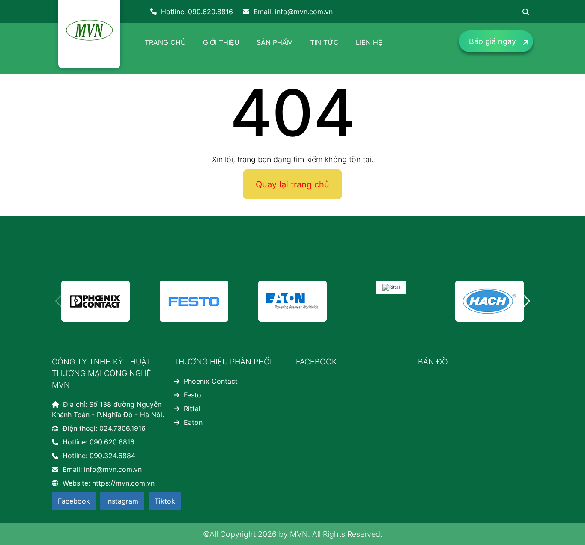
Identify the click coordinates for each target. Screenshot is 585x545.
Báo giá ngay (492, 41)
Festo (192, 395)
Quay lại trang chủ (292, 184)
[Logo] (89, 30)
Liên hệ (369, 42)
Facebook (74, 501)
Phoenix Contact (211, 381)
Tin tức (324, 42)
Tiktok (165, 501)
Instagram (122, 501)
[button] (526, 301)
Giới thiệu (221, 42)
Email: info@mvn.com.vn (293, 11)
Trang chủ (165, 42)
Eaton (193, 422)
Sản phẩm (275, 42)
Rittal (192, 408)
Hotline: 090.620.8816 (197, 11)
